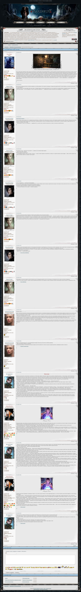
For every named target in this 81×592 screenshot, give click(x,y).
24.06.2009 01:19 (18, 52)
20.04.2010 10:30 (18, 277)
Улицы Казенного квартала (20, 118)
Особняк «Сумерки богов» (24, 346)
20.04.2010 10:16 (18, 245)
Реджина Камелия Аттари (9, 311)
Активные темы (40, 2)
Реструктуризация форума (9, 581)
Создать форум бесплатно (43, 589)
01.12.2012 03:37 (18, 513)
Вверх (76, 83)
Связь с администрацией (47, 588)
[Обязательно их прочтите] (20, 22)
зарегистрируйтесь (15, 44)
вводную (16, 39)
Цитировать (73, 83)
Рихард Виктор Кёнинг (9, 118)
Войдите (9, 44)
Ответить (75, 49)
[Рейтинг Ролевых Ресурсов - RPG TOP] (74, 39)
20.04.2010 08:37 (18, 116)
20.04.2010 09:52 (18, 213)
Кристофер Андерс (9, 374)
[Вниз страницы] (79, 584)
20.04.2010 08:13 (18, 84)
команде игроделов (31, 39)
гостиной (55, 39)
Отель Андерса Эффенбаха (24, 252)
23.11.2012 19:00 (18, 442)
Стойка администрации (25, 578)
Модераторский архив (25, 581)
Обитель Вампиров (37, 588)
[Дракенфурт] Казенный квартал (15, 47)
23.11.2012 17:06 (18, 404)
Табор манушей (22, 523)
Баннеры (41, 588)
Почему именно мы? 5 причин (39, 25)
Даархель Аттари (9, 86)
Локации (6, 578)
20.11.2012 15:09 (18, 372)
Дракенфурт (6, 47)
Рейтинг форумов (36, 589)
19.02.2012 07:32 (18, 309)
